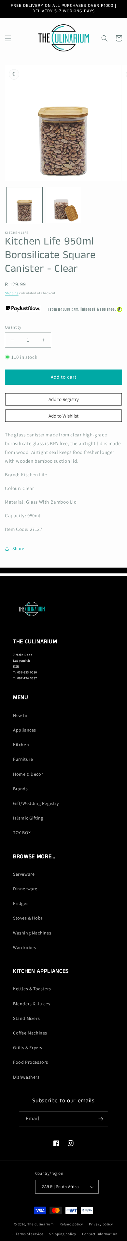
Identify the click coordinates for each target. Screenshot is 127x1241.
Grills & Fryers (27, 1047)
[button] (8, 38)
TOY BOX (22, 832)
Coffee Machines (30, 1033)
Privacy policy (101, 1224)
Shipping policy (62, 1234)
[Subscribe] (100, 1118)
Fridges (20, 903)
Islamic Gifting (28, 818)
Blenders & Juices (31, 1004)
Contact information (99, 1234)
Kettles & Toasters (32, 989)
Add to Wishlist (63, 416)
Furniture (23, 759)
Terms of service (29, 1234)
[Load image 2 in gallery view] (63, 205)
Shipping (12, 293)
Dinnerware (25, 889)
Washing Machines (32, 933)
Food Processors (30, 1062)
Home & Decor (28, 774)
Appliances (24, 730)
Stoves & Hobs (28, 918)
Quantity (13, 327)
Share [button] (18, 548)
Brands (20, 789)
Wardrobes (24, 947)
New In (20, 715)
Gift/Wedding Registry (36, 803)
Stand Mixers (26, 1018)
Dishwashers (26, 1077)
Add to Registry (64, 399)
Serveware (24, 874)
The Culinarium (40, 1224)
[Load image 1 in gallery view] (24, 205)
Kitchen (21, 744)
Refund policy (71, 1224)
